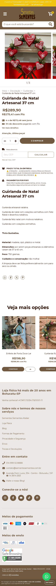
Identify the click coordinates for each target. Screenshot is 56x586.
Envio (4, 444)
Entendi (49, 582)
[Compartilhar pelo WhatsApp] (5, 277)
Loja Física (7, 423)
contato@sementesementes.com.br (23, 468)
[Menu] (5, 14)
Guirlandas (28, 91)
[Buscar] (50, 24)
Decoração (15, 91)
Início (4, 91)
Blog (4, 428)
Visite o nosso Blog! (15, 481)
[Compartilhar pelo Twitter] (17, 278)
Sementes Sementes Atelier (15, 418)
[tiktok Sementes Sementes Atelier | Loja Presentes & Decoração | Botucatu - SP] (29, 498)
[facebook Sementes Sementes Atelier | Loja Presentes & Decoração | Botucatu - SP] (13, 498)
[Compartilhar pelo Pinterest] (23, 278)
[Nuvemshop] (10, 575)
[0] (50, 14)
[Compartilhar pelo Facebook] (11, 278)
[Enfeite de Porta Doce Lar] (30, 369)
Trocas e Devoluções (12, 449)
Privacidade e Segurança (13, 439)
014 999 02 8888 (14, 463)
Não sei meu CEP (8, 160)
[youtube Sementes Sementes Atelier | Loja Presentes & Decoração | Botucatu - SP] (21, 498)
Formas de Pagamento (13, 433)
